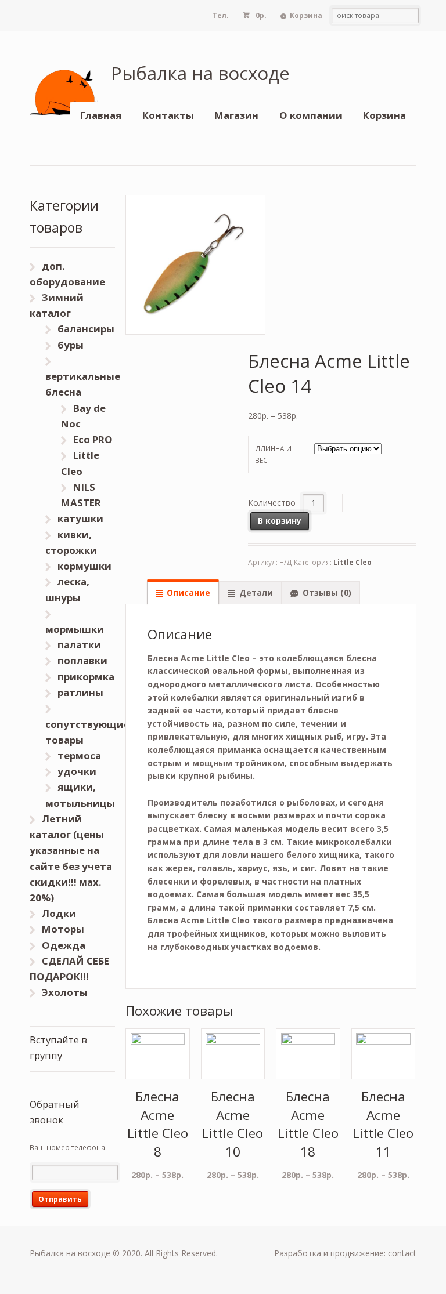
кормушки (84, 565)
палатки (79, 644)
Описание (188, 592)
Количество (272, 502)
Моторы (63, 929)
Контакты (168, 115)
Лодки (59, 913)
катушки (80, 518)
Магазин (236, 115)
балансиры (85, 328)
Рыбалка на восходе (200, 72)
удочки (76, 771)
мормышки (74, 629)
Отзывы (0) (327, 592)
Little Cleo (352, 562)
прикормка (85, 676)
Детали (256, 592)
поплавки (82, 660)
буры (70, 344)
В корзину (279, 520)
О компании (311, 115)
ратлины (80, 692)
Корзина (306, 15)
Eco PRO (93, 439)
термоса (79, 755)
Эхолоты (65, 992)
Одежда (63, 945)
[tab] (183, 592)
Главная (100, 115)
